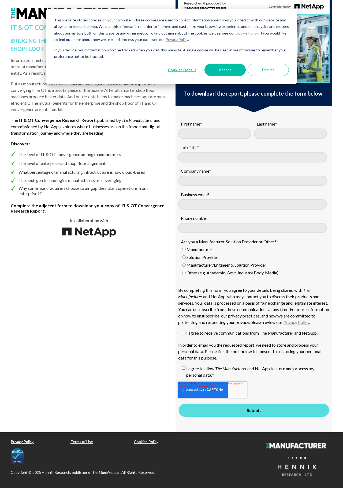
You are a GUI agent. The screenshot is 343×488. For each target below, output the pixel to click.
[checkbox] (252, 261)
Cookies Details (182, 69)
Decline (268, 69)
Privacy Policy (177, 39)
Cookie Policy (247, 33)
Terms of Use (81, 441)
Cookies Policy (146, 441)
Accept (225, 69)
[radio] (252, 250)
